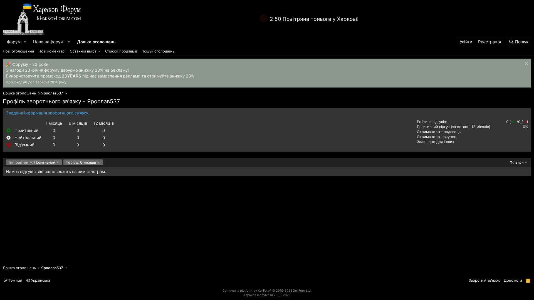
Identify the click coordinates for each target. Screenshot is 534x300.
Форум (14, 41)
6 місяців (81, 162)
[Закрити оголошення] (525, 64)
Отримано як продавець (439, 131)
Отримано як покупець (437, 136)
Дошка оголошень (96, 41)
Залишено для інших (435, 141)
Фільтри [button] (517, 162)
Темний (15, 280)
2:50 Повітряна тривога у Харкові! (314, 19)
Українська (40, 280)
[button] (25, 42)
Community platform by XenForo (267, 290)
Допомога (513, 280)
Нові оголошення (18, 51)
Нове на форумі (49, 41)
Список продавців (121, 51)
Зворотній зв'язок (484, 280)
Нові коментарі (51, 51)
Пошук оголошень (158, 51)
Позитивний (31, 162)
